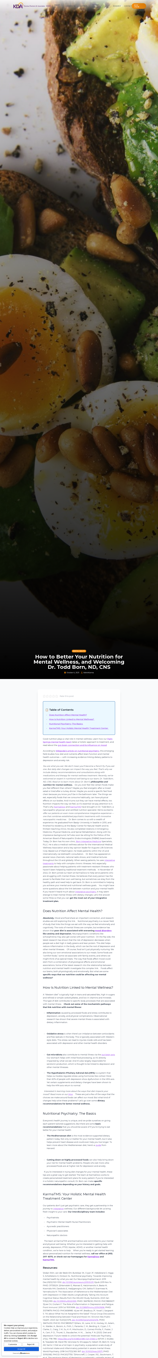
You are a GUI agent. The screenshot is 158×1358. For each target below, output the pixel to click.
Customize (12, 1344)
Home (48, 6)
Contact (128, 6)
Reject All (30, 1344)
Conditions (70, 6)
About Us (57, 6)
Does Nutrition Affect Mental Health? (68, 715)
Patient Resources (96, 6)
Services (83, 6)
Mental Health (79, 651)
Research (117, 6)
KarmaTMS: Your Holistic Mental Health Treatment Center (79, 728)
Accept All (21, 1349)
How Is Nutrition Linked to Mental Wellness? (71, 719)
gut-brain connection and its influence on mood (82, 745)
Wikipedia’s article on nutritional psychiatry (77, 751)
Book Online (136, 6)
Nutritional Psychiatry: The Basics (66, 724)
